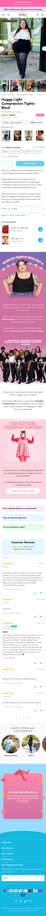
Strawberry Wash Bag (19, 228)
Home (3, 94)
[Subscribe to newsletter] (42, 878)
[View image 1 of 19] (4, 86)
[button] (3, 14)
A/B (4, 152)
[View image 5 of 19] (41, 86)
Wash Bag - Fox (17, 238)
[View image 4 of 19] (32, 86)
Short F (27, 152)
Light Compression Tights (24, 94)
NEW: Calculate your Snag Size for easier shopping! (23, 9)
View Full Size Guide (23, 491)
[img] (8, 564)
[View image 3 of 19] (23, 86)
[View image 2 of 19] (13, 86)
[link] (37, 14)
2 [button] (20, 717)
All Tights (11, 94)
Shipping (3, 118)
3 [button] (23, 717)
